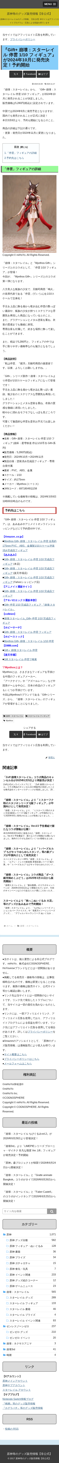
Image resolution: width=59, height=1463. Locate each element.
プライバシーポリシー (22, 39)
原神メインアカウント (15, 1381)
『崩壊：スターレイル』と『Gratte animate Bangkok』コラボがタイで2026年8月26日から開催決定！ (29, 1180)
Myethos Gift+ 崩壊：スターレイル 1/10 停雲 (29, 641)
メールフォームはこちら (18, 1063)
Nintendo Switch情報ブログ (18, 1399)
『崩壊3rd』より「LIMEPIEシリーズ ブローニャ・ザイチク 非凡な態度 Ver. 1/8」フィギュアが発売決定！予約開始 (29, 1151)
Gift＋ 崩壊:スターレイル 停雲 (20, 650)
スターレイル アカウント (17, 1390)
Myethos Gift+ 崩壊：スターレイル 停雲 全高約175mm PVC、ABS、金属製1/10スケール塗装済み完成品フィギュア (29, 546)
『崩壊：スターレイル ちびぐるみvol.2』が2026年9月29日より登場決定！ (27, 1136)
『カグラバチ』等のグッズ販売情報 (23, 1408)
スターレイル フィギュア (38, 716)
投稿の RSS (12, 1429)
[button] (51, 1211)
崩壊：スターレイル (14, 716)
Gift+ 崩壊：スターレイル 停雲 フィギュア (27, 632)
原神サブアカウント (14, 1385)
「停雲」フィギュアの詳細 (21, 153)
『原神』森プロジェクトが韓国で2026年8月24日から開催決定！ (29, 1165)
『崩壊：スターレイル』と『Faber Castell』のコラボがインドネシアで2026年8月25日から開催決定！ (29, 1196)
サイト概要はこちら (15, 1054)
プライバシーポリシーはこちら (21, 1059)
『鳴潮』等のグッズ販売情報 (19, 1403)
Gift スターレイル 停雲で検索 (20, 659)
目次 (16, 147)
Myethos (9, 721)
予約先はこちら (15, 158)
